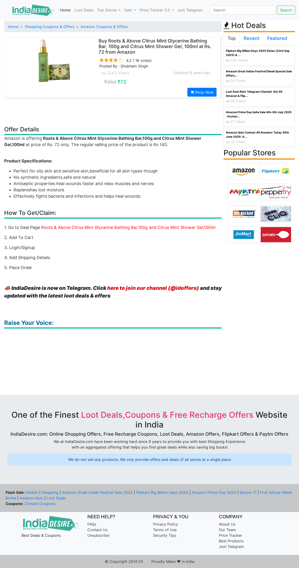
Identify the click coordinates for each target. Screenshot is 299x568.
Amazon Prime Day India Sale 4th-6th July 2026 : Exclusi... (259, 114)
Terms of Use (165, 529)
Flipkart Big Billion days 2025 (162, 492)
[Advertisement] (113, 111)
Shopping (50, 492)
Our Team (227, 529)
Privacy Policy (165, 524)
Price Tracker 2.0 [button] (155, 10)
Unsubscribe (98, 535)
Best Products (231, 541)
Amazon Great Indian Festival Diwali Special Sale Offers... (259, 73)
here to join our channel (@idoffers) (153, 288)
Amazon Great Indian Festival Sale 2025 (97, 492)
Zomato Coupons (40, 503)
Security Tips (164, 535)
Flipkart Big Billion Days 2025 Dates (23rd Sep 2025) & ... (258, 53)
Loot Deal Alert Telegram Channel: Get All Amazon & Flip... (254, 94)
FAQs (91, 524)
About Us (227, 524)
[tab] (232, 39)
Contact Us (97, 529)
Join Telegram (190, 10)
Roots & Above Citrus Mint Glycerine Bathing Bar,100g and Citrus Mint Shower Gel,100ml (128, 227)
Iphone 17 (248, 492)
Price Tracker (230, 535)
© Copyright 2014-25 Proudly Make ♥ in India (149, 561)
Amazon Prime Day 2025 (214, 492)
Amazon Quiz (31, 498)
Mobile (32, 492)
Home (65, 10)
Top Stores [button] (107, 10)
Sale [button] (128, 10)
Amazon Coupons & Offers (104, 26)
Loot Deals (83, 10)
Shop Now (204, 92)
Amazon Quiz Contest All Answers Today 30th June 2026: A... (257, 134)
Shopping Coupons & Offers (49, 26)
